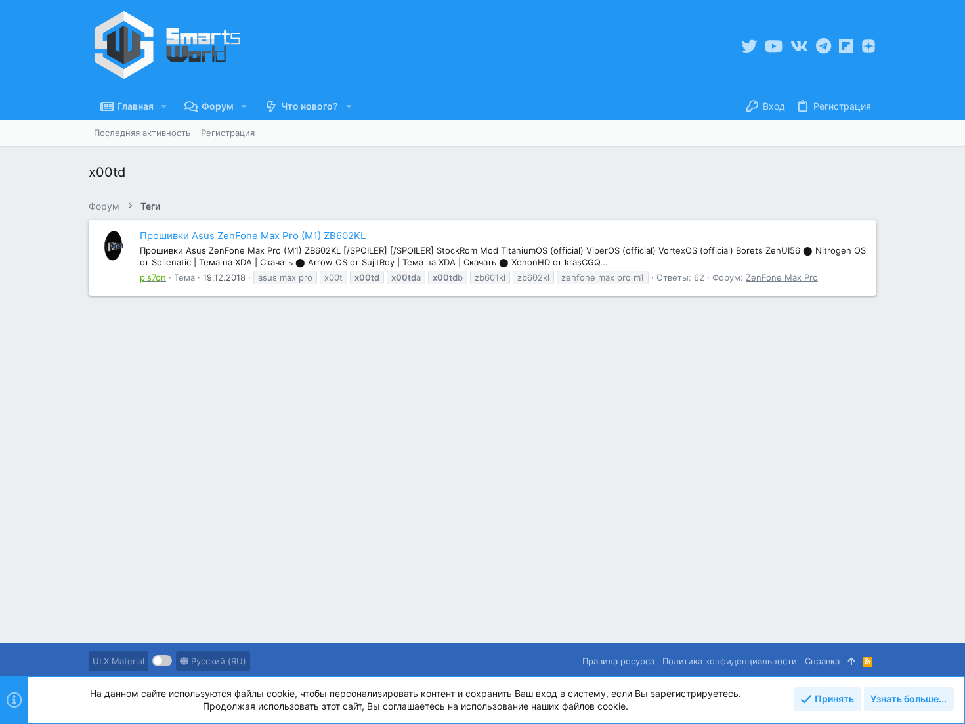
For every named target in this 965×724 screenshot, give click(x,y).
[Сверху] (851, 661)
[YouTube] (774, 46)
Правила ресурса (618, 661)
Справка (822, 661)
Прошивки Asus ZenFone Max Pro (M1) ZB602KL (253, 235)
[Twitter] (749, 46)
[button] (164, 106)
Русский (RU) (217, 661)
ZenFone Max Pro (782, 277)
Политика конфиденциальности (729, 661)
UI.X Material (118, 661)
